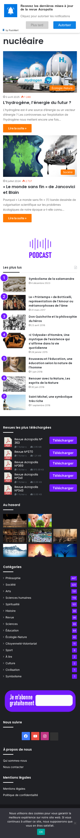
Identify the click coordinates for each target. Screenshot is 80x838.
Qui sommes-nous (15, 760)
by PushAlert (12, 28)
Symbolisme (14, 676)
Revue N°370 (24, 452)
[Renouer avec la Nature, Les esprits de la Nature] (14, 384)
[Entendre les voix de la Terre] (65, 535)
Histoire (11, 610)
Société (11, 584)
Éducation (12, 630)
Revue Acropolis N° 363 (28, 441)
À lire (9, 656)
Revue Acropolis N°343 (26, 488)
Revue (10, 617)
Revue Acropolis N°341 (26, 476)
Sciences (12, 624)
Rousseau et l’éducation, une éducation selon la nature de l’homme (50, 363)
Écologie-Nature (16, 637)
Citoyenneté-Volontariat (21, 643)
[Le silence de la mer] (15, 550)
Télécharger (63, 440)
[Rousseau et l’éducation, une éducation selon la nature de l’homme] (14, 364)
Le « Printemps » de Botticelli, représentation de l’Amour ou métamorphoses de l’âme (51, 301)
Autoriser (67, 24)
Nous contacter (13, 767)
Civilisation (13, 669)
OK (41, 831)
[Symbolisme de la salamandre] (14, 284)
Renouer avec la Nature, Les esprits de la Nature (49, 380)
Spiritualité (12, 604)
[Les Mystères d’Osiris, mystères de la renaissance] (15, 520)
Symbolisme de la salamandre (51, 279)
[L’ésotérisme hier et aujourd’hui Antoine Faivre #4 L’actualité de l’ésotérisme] (15, 535)
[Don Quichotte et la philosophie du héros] (14, 322)
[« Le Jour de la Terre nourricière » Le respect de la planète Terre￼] (40, 520)
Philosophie (13, 578)
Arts (8, 591)
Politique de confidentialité (20, 795)
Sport (9, 650)
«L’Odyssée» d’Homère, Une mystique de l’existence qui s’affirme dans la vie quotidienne (49, 341)
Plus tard (45, 24)
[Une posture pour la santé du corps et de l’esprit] (65, 550)
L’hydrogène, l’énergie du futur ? (37, 102)
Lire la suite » (17, 128)
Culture (10, 663)
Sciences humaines (18, 597)
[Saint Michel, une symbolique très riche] (14, 402)
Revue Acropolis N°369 (26, 464)
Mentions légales (14, 788)
